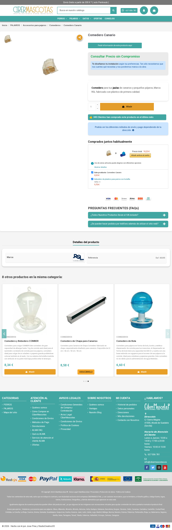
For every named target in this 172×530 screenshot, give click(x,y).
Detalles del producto (86, 242)
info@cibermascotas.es (155, 462)
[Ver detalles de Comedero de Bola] (142, 310)
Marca (10, 257)
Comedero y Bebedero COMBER (21, 341)
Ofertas (35, 445)
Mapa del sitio (10, 412)
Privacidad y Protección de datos (102, 492)
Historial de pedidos (127, 404)
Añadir (129, 106)
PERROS (8, 404)
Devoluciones (38, 426)
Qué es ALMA (38, 434)
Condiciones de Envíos (43, 418)
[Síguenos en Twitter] (152, 467)
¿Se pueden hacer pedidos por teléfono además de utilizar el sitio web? (124, 223)
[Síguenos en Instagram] (159, 467)
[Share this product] (80, 37)
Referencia (93, 258)
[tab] (128, 215)
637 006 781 (154, 454)
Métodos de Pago (40, 422)
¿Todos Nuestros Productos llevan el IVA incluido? (114, 215)
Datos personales (126, 408)
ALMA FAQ (37, 430)
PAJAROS (8, 408)
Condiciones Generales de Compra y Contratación (71, 407)
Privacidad (66, 429)
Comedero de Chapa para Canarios (78, 341)
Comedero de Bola (126, 341)
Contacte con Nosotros (128, 420)
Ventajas (93, 408)
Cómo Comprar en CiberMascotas (40, 413)
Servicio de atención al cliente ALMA (42, 439)
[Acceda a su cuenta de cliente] (144, 10)
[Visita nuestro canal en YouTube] (165, 467)
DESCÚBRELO (86, 372)
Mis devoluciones (126, 416)
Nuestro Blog (95, 412)
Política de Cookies (70, 425)
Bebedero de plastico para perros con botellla (112, 179)
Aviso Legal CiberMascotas (68, 416)
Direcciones (123, 412)
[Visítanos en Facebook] (146, 467)
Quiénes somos (39, 407)
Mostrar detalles (100, 167)
